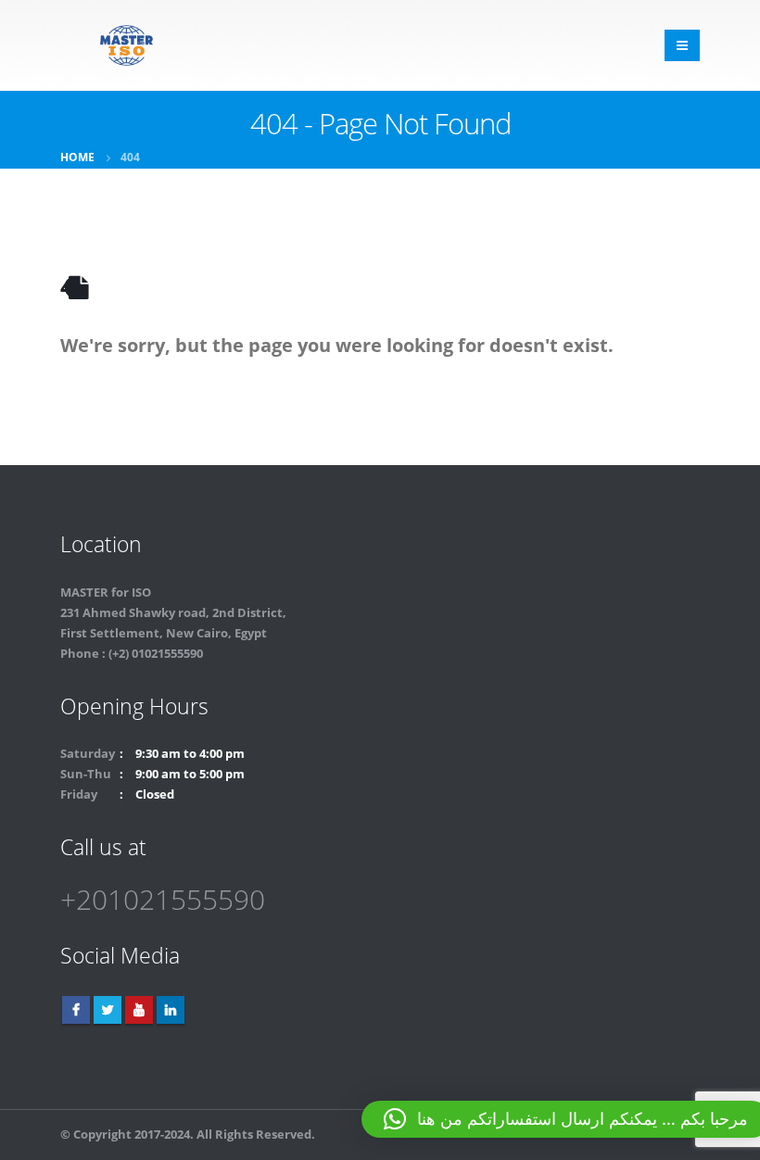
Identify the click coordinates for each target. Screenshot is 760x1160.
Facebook (76, 1010)
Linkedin (170, 1010)
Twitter (107, 1010)
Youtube (139, 1010)
